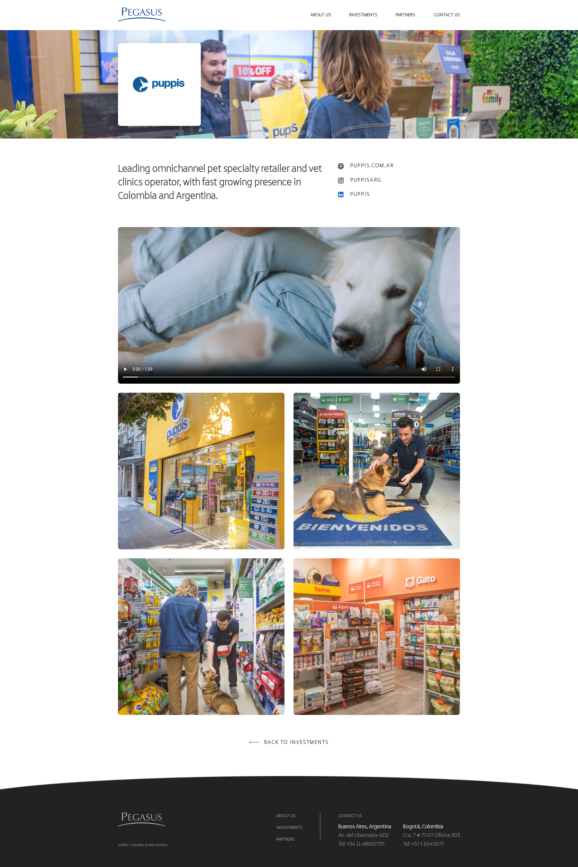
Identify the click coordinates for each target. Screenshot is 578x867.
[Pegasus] (141, 15)
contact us (447, 15)
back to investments (296, 742)
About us (285, 816)
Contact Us (350, 816)
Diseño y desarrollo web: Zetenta (143, 845)
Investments (289, 827)
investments (363, 15)
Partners (405, 15)
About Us (320, 15)
